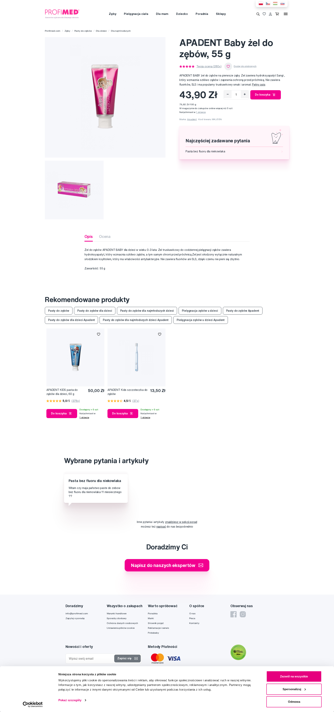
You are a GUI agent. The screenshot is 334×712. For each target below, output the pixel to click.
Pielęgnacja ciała (136, 13)
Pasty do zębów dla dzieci (94, 310)
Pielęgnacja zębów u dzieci (200, 310)
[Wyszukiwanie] (258, 14)
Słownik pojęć (156, 623)
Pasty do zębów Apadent (242, 310)
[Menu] (285, 14)
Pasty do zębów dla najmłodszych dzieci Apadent (136, 320)
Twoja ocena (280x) (208, 66)
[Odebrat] (228, 94)
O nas (192, 613)
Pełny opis (258, 84)
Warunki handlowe (116, 613)
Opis (88, 236)
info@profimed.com (77, 613)
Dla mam (162, 13)
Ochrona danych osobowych (122, 623)
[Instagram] (243, 614)
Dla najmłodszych (121, 31)
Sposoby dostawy (116, 618)
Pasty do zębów (83, 31)
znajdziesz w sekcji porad (181, 522)
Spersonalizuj (292, 689)
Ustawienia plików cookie (121, 628)
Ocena (105, 236)
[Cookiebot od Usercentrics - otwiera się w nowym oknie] (33, 704)
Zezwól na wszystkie (294, 676)
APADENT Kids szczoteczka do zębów (127, 392)
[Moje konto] (270, 14)
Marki (151, 618)
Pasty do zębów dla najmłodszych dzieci (147, 310)
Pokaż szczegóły (69, 700)
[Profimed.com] (62, 13)
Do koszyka (262, 94)
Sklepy (221, 13)
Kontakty (194, 623)
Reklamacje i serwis (158, 628)
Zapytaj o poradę (75, 618)
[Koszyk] (277, 14)
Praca (192, 618)
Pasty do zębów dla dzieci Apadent (71, 320)
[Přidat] (245, 94)
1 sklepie (201, 112)
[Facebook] (233, 614)
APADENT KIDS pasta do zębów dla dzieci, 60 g (62, 392)
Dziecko (182, 13)
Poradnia (202, 13)
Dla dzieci (101, 31)
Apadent (192, 119)
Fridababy (153, 632)
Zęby (112, 13)
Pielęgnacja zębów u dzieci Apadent (201, 320)
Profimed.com (52, 31)
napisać (161, 526)
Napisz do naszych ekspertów (163, 565)
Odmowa (294, 701)
